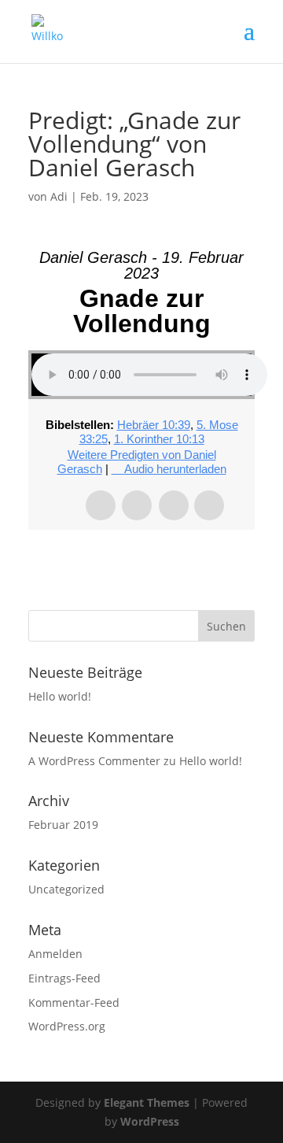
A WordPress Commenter (94, 760)
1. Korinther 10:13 (159, 439)
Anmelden (55, 953)
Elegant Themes (146, 1102)
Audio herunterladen (175, 468)
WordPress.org (66, 1026)
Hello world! (59, 696)
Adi (59, 196)
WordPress (149, 1121)
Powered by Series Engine (141, 561)
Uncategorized (66, 889)
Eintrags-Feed (64, 978)
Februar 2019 (63, 824)
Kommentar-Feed (73, 1002)
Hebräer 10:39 (153, 424)
